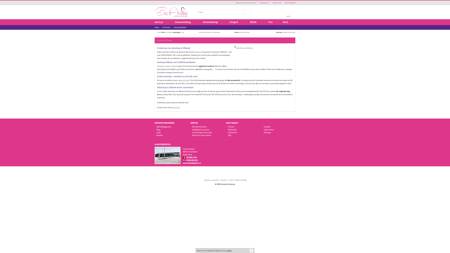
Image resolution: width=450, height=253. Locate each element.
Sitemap (267, 132)
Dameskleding (183, 22)
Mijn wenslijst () (290, 3)
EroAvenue (198, 52)
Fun (270, 22)
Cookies (267, 126)
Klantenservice (264, 3)
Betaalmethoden (199, 126)
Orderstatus (269, 129)
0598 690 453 (192, 160)
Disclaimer (223, 180)
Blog (158, 129)
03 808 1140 (191, 157)
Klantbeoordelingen (240, 180)
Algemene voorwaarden (211, 180)
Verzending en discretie (202, 132)
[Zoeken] (248, 12)
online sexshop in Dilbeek (168, 66)
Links (158, 132)
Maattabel (232, 129)
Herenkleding (210, 22)
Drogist (234, 22)
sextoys (176, 107)
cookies (229, 250)
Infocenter (232, 132)
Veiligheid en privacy (201, 129)
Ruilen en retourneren (201, 135)
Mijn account (277, 3)
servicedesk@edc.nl (192, 163)
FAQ (229, 135)
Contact (231, 126)
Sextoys (159, 22)
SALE (285, 22)
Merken (159, 135)
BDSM (253, 22)
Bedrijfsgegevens (163, 126)
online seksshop (183, 80)
